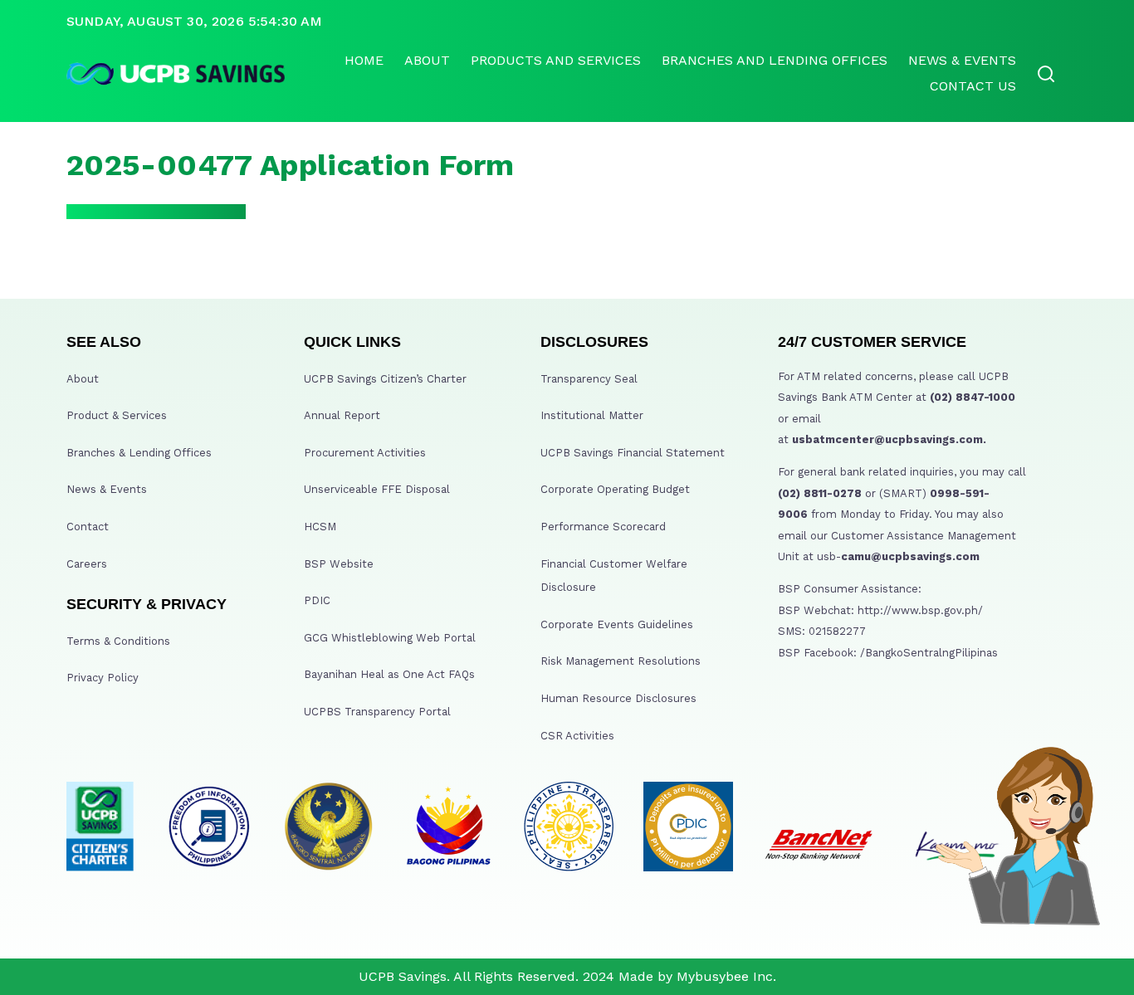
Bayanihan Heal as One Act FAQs (389, 674)
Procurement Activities (365, 452)
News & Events (962, 60)
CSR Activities (577, 735)
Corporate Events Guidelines (616, 624)
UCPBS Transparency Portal (377, 711)
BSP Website (339, 564)
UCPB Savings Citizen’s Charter (385, 379)
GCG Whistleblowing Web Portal (390, 638)
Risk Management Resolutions (620, 661)
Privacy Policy (102, 677)
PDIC (317, 600)
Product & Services (116, 415)
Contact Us (973, 86)
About (427, 60)
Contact (87, 526)
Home (364, 60)
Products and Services (556, 60)
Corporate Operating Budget (615, 489)
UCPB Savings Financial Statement (632, 452)
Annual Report (342, 415)
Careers (86, 564)
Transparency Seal (589, 379)
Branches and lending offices (774, 60)
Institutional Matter (591, 415)
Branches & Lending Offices (139, 452)
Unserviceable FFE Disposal (377, 489)
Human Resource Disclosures (618, 698)
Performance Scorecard (603, 526)
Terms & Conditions (118, 641)
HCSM (320, 526)
